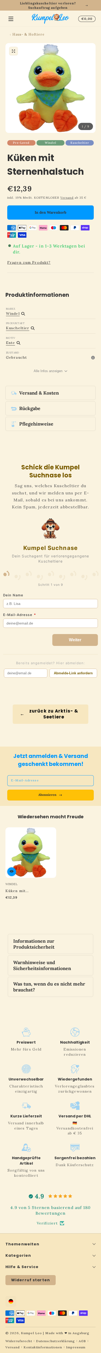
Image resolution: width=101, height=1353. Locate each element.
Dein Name (13, 595)
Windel (50, 143)
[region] (50, 5)
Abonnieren (47, 795)
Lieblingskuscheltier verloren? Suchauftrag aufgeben (48, 5)
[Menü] (10, 18)
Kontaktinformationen (43, 1347)
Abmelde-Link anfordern (73, 673)
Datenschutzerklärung (55, 1341)
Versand (67, 197)
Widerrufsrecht (18, 1341)
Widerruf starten (30, 1280)
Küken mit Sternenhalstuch (21, 890)
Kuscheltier (79, 143)
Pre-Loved (21, 143)
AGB (82, 1341)
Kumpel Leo (31, 1333)
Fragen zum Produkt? (29, 262)
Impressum (75, 1347)
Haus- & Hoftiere (28, 34)
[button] (86, 19)
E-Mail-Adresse (19, 615)
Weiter (75, 640)
